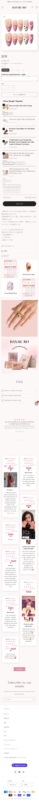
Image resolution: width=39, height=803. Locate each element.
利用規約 (6, 753)
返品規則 (6, 727)
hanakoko (16, 798)
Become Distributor (10, 740)
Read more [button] (10, 513)
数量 (2, 84)
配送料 (5, 63)
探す (5, 736)
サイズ (5, 70)
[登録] (33, 699)
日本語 (26, 785)
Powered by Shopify (24, 798)
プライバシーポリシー (11, 749)
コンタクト (7, 744)
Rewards (6, 714)
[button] (2, 7)
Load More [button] (19, 669)
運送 (5, 722)
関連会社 (6, 718)
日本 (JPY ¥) (13, 785)
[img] (10, 463)
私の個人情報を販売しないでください (15, 757)
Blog (5, 731)
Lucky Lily (30, 497)
